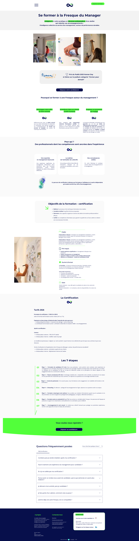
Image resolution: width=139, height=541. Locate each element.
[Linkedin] (96, 527)
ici (61, 528)
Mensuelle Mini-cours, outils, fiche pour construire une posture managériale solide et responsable (89, 523)
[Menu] (36, 5)
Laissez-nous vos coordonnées (57, 524)
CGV (35, 533)
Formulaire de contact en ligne (57, 519)
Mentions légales (37, 532)
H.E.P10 (44, 518)
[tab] (42, 451)
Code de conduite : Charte (39, 535)
